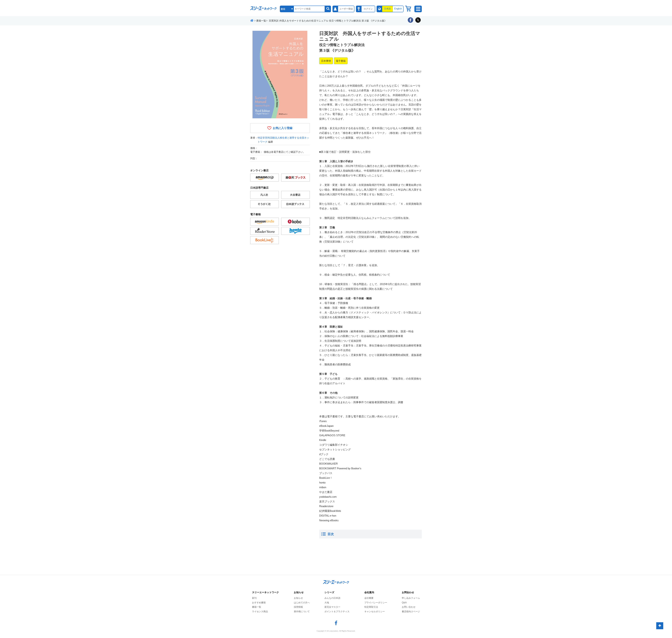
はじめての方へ (302, 602)
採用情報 (298, 607)
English (398, 8)
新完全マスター (332, 607)
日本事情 (326, 60)
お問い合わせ (408, 607)
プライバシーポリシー (375, 602)
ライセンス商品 (260, 611)
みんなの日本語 (332, 598)
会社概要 (368, 598)
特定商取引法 (371, 607)
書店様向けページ (411, 611)
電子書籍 (341, 60)
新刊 (254, 598)
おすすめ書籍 (259, 602)
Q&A (404, 602)
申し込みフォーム (411, 598)
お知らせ (298, 598)
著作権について (302, 611)
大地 (326, 602)
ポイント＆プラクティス (336, 611)
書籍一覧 (256, 607)
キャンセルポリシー (374, 611)
